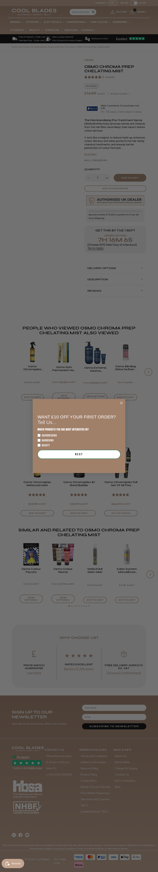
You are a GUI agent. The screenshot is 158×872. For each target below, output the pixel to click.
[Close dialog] (121, 403)
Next (79, 454)
